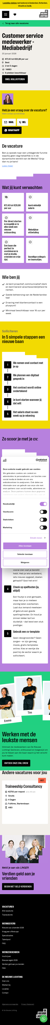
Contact (5, 993)
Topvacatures (7, 915)
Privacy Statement (27, 1004)
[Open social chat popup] (43, 1018)
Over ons (5, 981)
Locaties (5, 989)
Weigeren (25, 562)
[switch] (43, 512)
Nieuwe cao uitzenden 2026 (13, 928)
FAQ (4, 968)
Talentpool (6, 939)
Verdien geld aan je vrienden (13, 964)
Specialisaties (7, 936)
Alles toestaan (25, 546)
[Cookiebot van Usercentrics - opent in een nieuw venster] (36, 460)
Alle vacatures (7, 911)
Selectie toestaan (25, 554)
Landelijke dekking (10, 3)
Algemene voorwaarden (10, 1004)
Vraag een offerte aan (10, 932)
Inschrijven (6, 956)
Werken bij (6, 985)
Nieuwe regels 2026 (10, 960)
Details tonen (36, 538)
